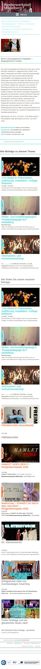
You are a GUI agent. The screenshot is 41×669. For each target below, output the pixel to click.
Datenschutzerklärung (32, 643)
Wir (28, 640)
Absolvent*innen (27, 646)
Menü (23, 14)
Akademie (18, 640)
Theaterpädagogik (8, 24)
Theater (23, 640)
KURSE (21, 24)
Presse (37, 646)
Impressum (18, 643)
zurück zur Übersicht (13, 142)
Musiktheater (24, 21)
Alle (2, 21)
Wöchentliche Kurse (9, 32)
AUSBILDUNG (12, 21)
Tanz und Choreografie (10, 27)
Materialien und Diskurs (10, 29)
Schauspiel (29, 24)
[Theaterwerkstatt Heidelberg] (19, 6)
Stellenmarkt (27, 29)
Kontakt (9, 643)
